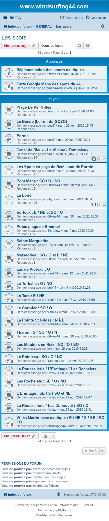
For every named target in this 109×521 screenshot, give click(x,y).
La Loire (24, 195)
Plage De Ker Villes (34, 107)
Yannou (52, 360)
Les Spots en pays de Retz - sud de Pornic (55, 167)
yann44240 (55, 88)
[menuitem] (15, 17)
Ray (50, 245)
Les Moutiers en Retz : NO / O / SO (48, 344)
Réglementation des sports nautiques (50, 70)
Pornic (22, 136)
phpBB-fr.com (62, 510)
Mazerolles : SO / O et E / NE (42, 255)
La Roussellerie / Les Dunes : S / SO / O (52, 405)
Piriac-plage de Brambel (38, 226)
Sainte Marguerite (32, 241)
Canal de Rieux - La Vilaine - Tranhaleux (52, 150)
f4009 (51, 154)
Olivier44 (53, 74)
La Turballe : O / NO (34, 283)
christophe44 (56, 426)
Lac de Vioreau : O (33, 269)
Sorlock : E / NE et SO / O (40, 212)
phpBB (40, 504)
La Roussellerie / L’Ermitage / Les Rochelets (56, 369)
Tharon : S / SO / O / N (37, 332)
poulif (51, 125)
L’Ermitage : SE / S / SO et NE (44, 393)
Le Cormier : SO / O (34, 308)
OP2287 (53, 259)
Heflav (51, 373)
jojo (49, 348)
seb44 (51, 287)
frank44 (52, 273)
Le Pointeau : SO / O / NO (39, 357)
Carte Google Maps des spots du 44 (49, 84)
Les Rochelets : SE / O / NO (41, 381)
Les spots (13, 37)
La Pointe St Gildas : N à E (41, 320)
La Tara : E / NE (30, 296)
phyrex (52, 199)
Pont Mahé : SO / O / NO (38, 181)
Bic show (53, 230)
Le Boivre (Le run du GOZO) (42, 121)
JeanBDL (53, 111)
